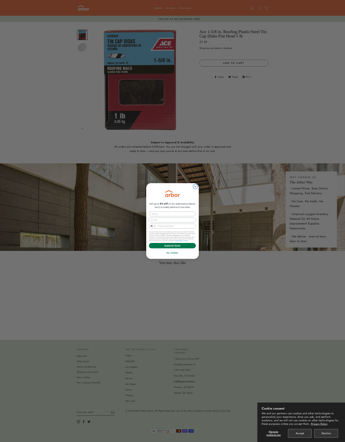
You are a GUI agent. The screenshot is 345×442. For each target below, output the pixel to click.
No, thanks (172, 252)
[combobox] (152, 226)
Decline (326, 433)
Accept (300, 433)
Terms (186, 240)
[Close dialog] (195, 186)
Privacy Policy (319, 424)
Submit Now (172, 246)
